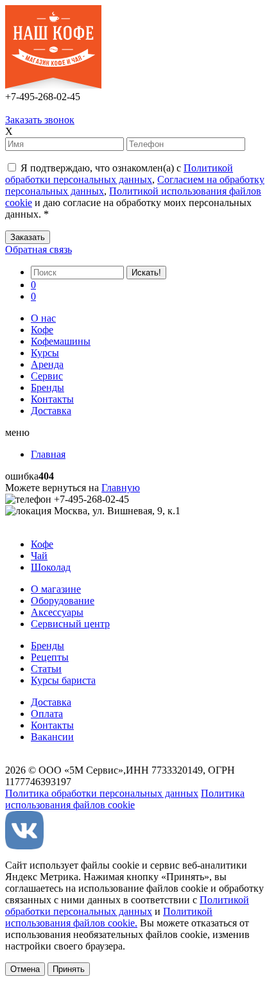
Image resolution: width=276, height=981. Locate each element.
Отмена (25, 969)
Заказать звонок (39, 119)
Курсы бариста (63, 680)
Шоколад (51, 567)
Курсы (45, 352)
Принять (69, 969)
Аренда (47, 364)
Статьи (46, 668)
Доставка (51, 410)
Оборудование (62, 600)
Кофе (42, 329)
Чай (39, 555)
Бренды (47, 387)
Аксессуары (57, 612)
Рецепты (50, 657)
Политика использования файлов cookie (125, 799)
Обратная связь (38, 249)
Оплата (47, 713)
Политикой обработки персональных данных (119, 173)
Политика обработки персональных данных (101, 793)
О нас (43, 318)
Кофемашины (61, 341)
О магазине (56, 589)
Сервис (47, 375)
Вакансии (52, 736)
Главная (48, 454)
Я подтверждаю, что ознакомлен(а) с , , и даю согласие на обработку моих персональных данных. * (134, 191)
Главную (120, 487)
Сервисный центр (70, 623)
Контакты (52, 399)
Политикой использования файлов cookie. (108, 917)
